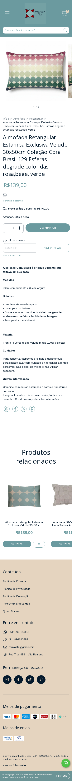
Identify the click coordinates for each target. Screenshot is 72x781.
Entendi (63, 776)
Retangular (36, 119)
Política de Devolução (16, 596)
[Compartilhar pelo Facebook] (15, 410)
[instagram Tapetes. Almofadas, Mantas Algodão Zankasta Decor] (7, 679)
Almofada (19, 119)
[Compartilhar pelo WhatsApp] (7, 409)
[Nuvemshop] (15, 765)
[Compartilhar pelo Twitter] (24, 410)
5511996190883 (19, 632)
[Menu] (7, 13)
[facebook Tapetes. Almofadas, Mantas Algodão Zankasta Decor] (18, 679)
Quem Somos (11, 611)
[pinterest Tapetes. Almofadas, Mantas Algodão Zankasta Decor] (41, 679)
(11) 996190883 (18, 639)
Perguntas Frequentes (16, 604)
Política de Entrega (14, 581)
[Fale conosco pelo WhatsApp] (65, 763)
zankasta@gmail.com (21, 647)
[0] (64, 14)
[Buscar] (65, 30)
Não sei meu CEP (12, 255)
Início (6, 119)
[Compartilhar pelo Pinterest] (32, 410)
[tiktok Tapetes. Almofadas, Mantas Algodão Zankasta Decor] (30, 679)
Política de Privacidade (16, 589)
